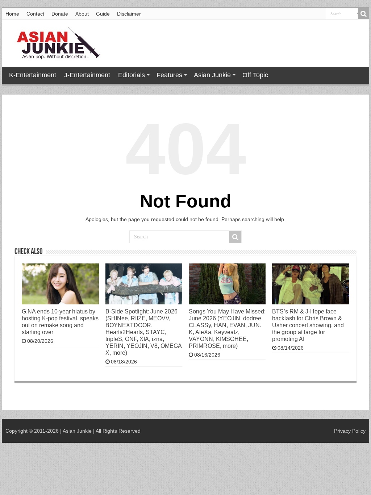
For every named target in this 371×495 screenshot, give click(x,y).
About (82, 14)
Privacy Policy (350, 431)
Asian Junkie (212, 75)
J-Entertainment (87, 75)
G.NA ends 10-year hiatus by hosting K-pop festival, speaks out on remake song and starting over (60, 321)
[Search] (363, 13)
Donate (59, 14)
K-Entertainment (32, 75)
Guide (103, 14)
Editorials (131, 75)
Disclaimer (129, 14)
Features (169, 75)
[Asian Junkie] (54, 41)
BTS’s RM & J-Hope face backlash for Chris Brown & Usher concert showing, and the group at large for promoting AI (308, 325)
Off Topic (255, 75)
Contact (35, 14)
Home (12, 14)
